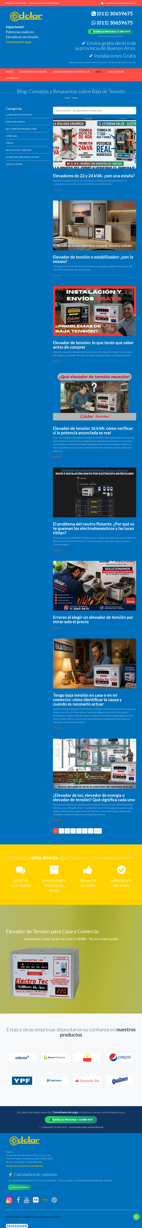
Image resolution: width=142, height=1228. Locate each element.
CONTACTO (12, 78)
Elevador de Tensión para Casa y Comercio (52, 931)
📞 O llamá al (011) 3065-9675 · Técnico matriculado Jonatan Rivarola (71, 1127)
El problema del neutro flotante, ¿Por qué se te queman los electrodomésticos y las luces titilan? (93, 528)
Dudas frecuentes (15, 122)
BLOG (99, 71)
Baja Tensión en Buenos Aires (21, 129)
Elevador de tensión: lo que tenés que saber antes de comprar (93, 344)
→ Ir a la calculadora (20, 1187)
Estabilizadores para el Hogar (22, 157)
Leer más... (58, 190)
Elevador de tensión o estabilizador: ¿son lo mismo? (93, 259)
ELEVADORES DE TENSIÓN (33, 71)
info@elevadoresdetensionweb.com (120, 3)
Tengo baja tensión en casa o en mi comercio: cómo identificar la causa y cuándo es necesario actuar (87, 699)
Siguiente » (98, 831)
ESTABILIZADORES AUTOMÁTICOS (71, 71)
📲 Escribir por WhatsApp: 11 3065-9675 (110, 31)
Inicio (67, 98)
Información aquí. (19, 42)
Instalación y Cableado (19, 150)
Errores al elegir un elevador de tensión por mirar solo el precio (93, 619)
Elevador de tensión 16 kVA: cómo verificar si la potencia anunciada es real (93, 430)
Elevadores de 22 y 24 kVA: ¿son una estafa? (94, 175)
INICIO (9, 71)
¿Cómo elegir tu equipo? (19, 115)
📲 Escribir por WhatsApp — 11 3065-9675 (71, 1119)
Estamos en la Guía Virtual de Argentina (24, 1166)
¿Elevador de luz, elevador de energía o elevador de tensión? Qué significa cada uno (94, 797)
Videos (9, 143)
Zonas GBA (11, 136)
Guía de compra (14, 164)
